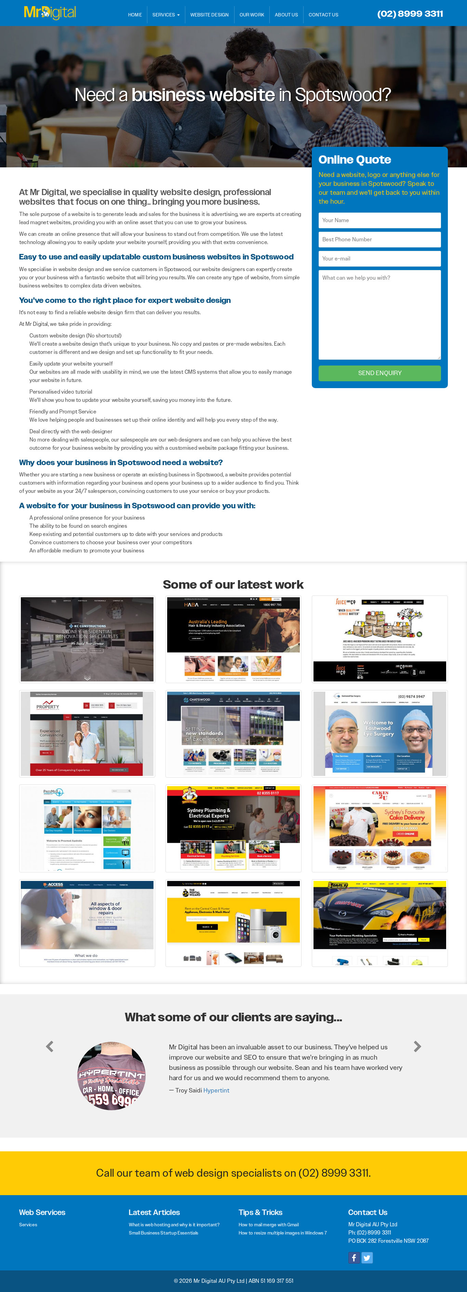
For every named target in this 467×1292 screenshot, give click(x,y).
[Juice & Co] (380, 638)
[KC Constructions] (87, 638)
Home (135, 15)
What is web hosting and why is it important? (174, 1224)
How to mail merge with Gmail (269, 1224)
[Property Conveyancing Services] (87, 733)
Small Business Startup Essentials (163, 1233)
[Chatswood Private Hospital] (233, 733)
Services (164, 15)
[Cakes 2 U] (380, 828)
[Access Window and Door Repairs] (87, 922)
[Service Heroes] (233, 828)
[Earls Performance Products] (380, 922)
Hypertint (216, 1090)
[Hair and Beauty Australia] (233, 638)
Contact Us (323, 15)
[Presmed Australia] (87, 828)
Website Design (209, 15)
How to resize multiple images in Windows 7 (282, 1233)
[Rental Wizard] (233, 922)
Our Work (252, 15)
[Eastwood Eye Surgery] (380, 733)
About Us (286, 15)
